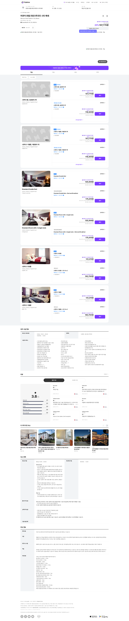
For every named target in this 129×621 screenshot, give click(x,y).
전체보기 (106, 374)
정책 (97, 72)
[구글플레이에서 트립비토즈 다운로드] (104, 616)
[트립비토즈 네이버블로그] (32, 616)
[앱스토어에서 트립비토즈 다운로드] (93, 616)
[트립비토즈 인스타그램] (21, 616)
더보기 (76, 404)
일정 (53, 6)
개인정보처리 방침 (40, 601)
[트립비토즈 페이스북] (25, 616)
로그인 (77, 2)
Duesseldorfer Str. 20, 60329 (29, 22)
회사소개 (21, 601)
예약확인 (82, 2)
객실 (31, 72)
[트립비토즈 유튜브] (29, 616)
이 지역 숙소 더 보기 (26, 12)
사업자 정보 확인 (35, 607)
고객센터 (88, 2)
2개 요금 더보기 (79, 119)
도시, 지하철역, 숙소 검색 (30, 6)
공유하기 (107, 15)
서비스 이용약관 (33, 601)
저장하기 (103, 15)
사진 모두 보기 (103, 61)
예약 (100, 95)
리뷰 (75, 72)
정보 (53, 72)
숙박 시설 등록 (94, 2)
